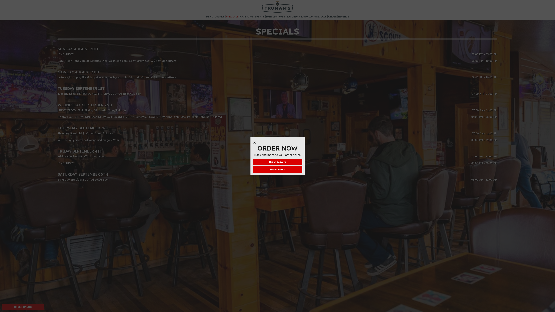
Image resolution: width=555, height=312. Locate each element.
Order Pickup (277, 169)
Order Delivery (277, 161)
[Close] (254, 142)
